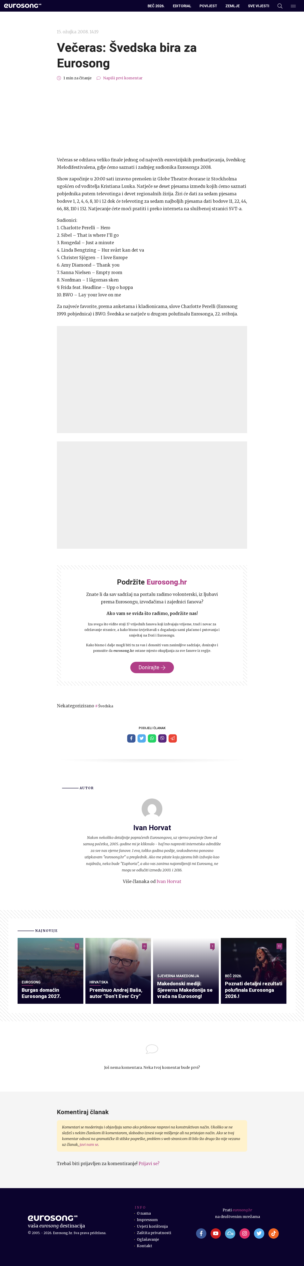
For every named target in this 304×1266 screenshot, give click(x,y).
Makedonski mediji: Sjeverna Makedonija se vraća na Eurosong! (185, 990)
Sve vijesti (258, 6)
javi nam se (89, 1144)
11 (279, 946)
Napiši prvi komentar (122, 78)
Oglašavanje (148, 1239)
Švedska (105, 706)
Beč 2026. (156, 6)
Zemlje (232, 6)
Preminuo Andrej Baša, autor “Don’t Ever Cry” (116, 993)
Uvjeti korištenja (152, 1226)
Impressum (147, 1220)
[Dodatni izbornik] (293, 6)
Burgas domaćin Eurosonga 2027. (41, 993)
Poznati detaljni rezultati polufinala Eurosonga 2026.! (253, 990)
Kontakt (144, 1246)
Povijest (208, 6)
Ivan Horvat (169, 881)
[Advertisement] (152, 119)
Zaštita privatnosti (154, 1233)
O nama (144, 1213)
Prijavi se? (149, 1163)
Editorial (182, 6)
